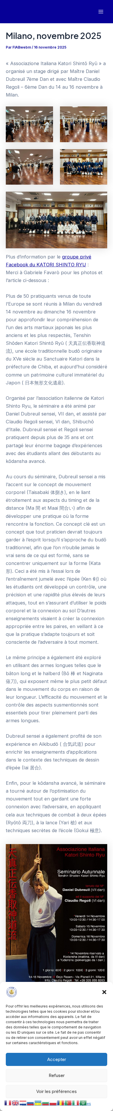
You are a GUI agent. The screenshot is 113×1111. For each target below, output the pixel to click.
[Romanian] (61, 1102)
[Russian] (30, 1102)
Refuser (57, 1075)
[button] (104, 992)
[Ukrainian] (38, 1102)
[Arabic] (83, 1102)
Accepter (56, 1059)
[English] (15, 1102)
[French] (8, 1102)
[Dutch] (23, 1102)
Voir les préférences (56, 1091)
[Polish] (53, 1102)
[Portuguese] (68, 1102)
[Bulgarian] (46, 1102)
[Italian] (76, 1102)
